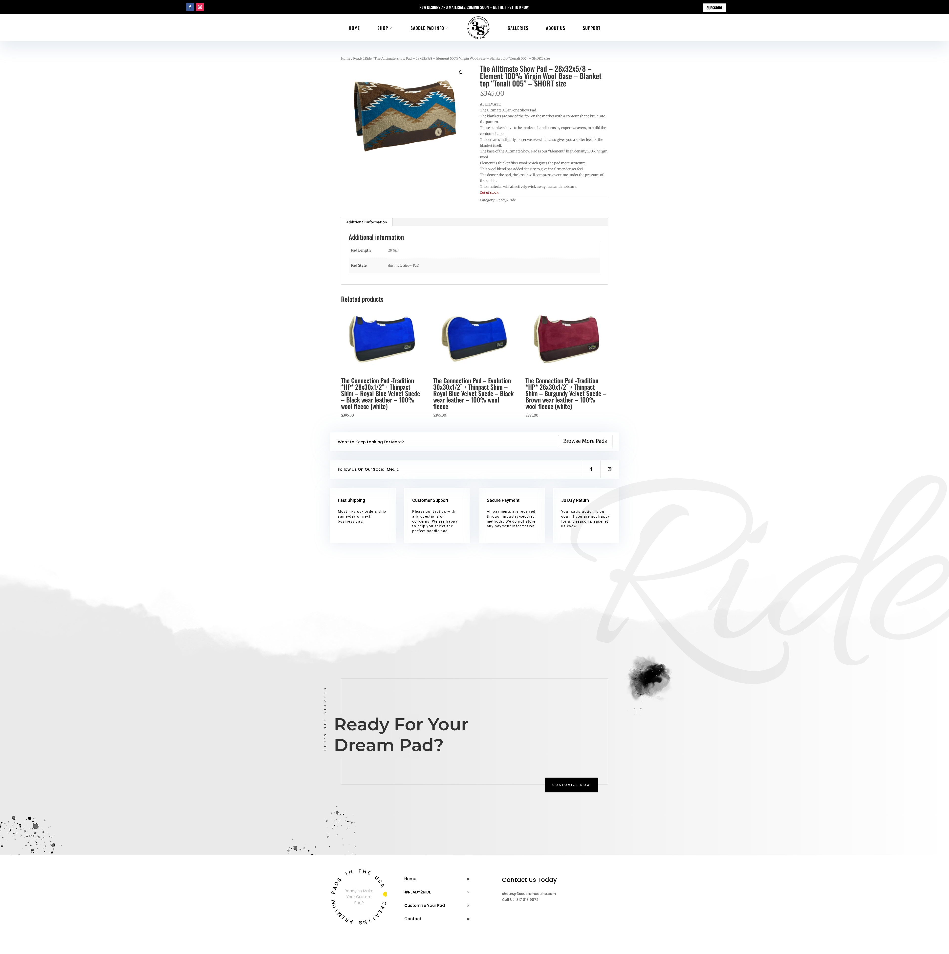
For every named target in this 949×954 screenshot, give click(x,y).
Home (354, 28)
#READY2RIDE (417, 892)
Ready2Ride (362, 58)
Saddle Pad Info (427, 28)
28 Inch (394, 250)
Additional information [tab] (366, 222)
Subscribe (714, 7)
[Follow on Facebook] (190, 7)
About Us (555, 28)
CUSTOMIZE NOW (571, 785)
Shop (382, 28)
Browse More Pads (585, 441)
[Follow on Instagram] (200, 7)
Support (592, 28)
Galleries (518, 28)
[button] (461, 72)
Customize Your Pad (424, 905)
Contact (412, 919)
